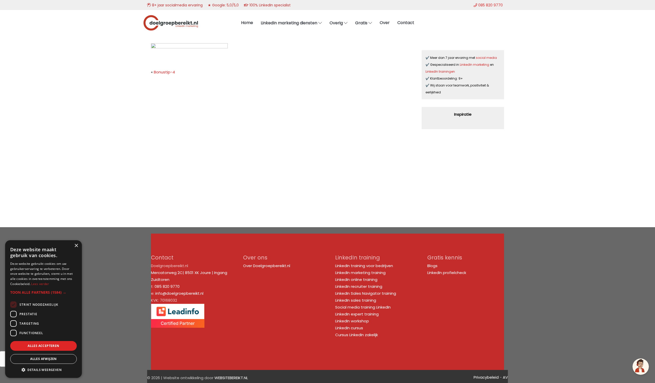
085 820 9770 (167, 286)
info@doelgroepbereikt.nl (179, 293)
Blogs (432, 265)
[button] (43, 292)
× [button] (76, 246)
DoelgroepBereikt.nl (170, 16)
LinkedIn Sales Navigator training (365, 293)
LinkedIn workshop (352, 321)
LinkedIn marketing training (360, 272)
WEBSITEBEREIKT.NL (231, 377)
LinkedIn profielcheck (446, 272)
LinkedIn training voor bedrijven (364, 265)
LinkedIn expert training (357, 314)
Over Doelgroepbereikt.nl (266, 265)
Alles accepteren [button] (43, 346)
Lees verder (40, 284)
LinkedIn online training (356, 279)
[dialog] (43, 309)
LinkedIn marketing (475, 64)
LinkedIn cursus (349, 328)
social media (487, 58)
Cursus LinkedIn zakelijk (356, 334)
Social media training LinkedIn (363, 307)
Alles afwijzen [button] (43, 359)
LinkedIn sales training (355, 300)
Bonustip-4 (164, 72)
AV (505, 377)
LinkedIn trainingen (440, 71)
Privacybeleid (486, 377)
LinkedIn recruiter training (358, 286)
